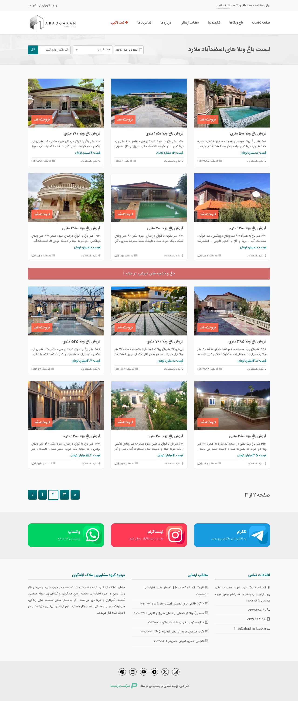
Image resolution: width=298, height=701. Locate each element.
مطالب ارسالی (189, 23)
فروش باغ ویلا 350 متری (248, 436)
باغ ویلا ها (236, 23)
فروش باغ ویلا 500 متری (248, 134)
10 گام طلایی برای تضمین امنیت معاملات (179, 603)
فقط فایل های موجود (126, 50)
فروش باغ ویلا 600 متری (165, 436)
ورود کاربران (49, 5)
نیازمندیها (214, 23)
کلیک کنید (223, 5)
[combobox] (92, 49)
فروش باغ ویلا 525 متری (82, 342)
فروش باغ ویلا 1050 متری (164, 134)
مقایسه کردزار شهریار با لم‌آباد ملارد (183, 622)
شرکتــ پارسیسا (120, 686)
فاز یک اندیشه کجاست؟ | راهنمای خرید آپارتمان (175, 587)
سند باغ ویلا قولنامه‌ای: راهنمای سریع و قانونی (176, 613)
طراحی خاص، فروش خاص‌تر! (186, 641)
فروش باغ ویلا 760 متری (82, 134)
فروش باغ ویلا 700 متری (165, 228)
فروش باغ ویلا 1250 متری (81, 228)
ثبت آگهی (118, 23)
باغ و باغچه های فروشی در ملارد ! (149, 273)
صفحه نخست (261, 23)
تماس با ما (144, 23)
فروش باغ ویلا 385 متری (247, 342)
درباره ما (165, 23)
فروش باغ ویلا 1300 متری (248, 228)
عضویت (33, 5)
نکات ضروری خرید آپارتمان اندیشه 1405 (179, 631)
